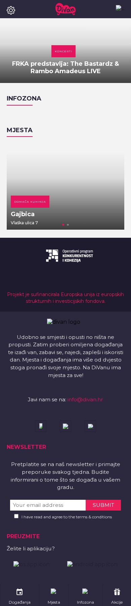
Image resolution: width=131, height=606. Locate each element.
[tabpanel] (65, 186)
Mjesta (20, 130)
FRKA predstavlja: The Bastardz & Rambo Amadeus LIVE (65, 67)
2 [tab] (68, 225)
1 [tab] (63, 225)
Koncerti (63, 51)
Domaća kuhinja (30, 201)
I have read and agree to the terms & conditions (66, 516)
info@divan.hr (85, 399)
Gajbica (23, 214)
